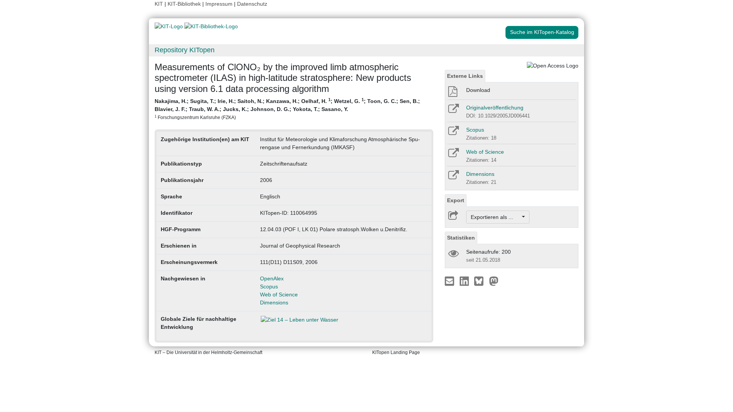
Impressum (218, 4)
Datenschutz (252, 4)
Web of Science (279, 294)
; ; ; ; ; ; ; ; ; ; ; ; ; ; (287, 108)
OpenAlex (272, 278)
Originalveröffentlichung (494, 108)
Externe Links (465, 76)
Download (478, 90)
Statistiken (461, 238)
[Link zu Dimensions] (453, 177)
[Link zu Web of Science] (453, 155)
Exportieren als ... (496, 217)
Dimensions (274, 302)
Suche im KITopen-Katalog (542, 32)
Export (455, 200)
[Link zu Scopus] (453, 133)
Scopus (269, 286)
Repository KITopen (185, 50)
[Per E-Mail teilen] (450, 281)
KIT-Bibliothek (185, 4)
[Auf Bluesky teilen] (481, 281)
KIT (159, 4)
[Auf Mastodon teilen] (494, 281)
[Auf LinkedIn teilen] (465, 281)
